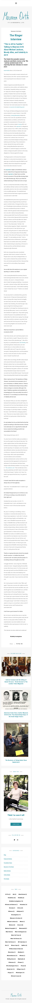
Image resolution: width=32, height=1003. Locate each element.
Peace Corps (15, 945)
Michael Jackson (12, 921)
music (20, 925)
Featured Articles (8, 859)
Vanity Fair (11, 969)
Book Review (23, 894)
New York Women (11, 942)
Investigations (16, 914)
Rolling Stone (12, 959)
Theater (21, 962)
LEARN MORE (16, 824)
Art (14, 894)
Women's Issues (16, 976)
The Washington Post (13, 965)
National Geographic (11, 928)
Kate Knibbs (7, 70)
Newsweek (23, 928)
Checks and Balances (12, 904)
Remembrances (12, 955)
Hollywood (20, 911)
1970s (8, 894)
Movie (22, 921)
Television (12, 962)
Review (22, 955)
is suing (20, 124)
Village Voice (21, 969)
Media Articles (7, 871)
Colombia (23, 904)
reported (18, 126)
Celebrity (21, 897)
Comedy (12, 908)
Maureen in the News (16, 31)
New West (9, 931)
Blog (5, 855)
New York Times (16, 935)
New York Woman (16, 938)
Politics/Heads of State (16, 948)
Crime (20, 908)
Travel (23, 965)
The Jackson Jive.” (10, 467)
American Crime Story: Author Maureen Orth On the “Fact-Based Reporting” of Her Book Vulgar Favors (16, 714)
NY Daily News (23, 942)
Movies (12, 925)
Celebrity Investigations (16, 636)
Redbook (21, 952)
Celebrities (12, 897)
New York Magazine (21, 931)
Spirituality (21, 959)
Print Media (6, 879)
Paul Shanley (22, 342)
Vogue (11, 972)
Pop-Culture (12, 952)
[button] (16, 3)
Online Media (7, 875)
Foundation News (8, 863)
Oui (7, 945)
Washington (20, 972)
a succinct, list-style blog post (17, 107)
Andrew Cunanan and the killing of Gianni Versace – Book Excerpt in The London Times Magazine (16, 681)
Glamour (11, 911)
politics (24, 945)
